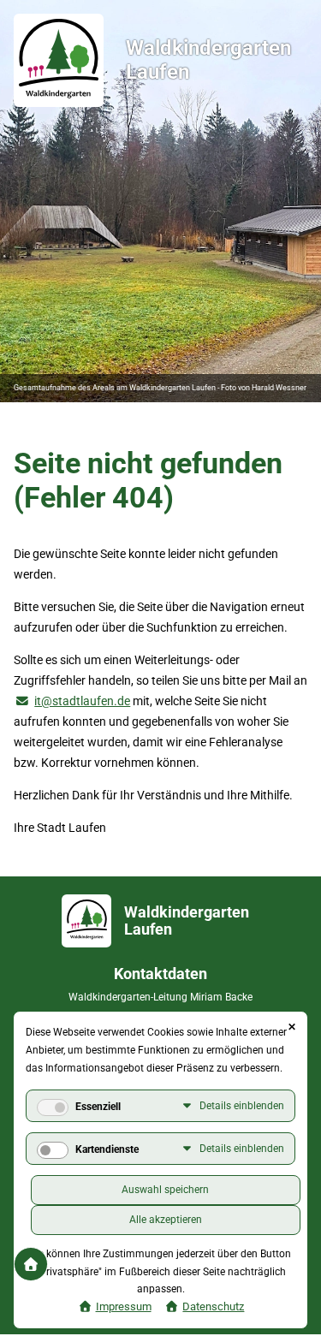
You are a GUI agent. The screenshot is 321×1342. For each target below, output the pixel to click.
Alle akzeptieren (165, 1220)
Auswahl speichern (165, 1190)
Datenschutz (213, 1306)
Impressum (124, 1306)
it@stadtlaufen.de (82, 701)
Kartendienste (107, 1149)
